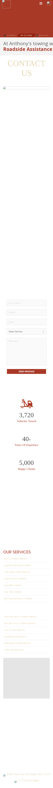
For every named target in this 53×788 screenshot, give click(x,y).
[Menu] (41, 3)
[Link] (6, 4)
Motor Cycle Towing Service (19, 623)
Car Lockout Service (15, 578)
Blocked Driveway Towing (18, 598)
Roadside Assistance (15, 636)
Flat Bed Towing (12, 585)
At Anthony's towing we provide (26, 46)
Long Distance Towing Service (20, 616)
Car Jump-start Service (17, 572)
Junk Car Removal (14, 649)
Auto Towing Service (15, 558)
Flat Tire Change (13, 591)
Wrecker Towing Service (17, 643)
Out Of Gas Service (14, 630)
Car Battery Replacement (17, 565)
